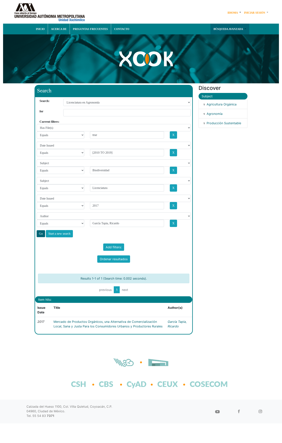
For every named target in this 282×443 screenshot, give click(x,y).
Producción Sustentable (224, 123)
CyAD (136, 384)
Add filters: (114, 247)
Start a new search (59, 233)
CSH (78, 384)
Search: (41, 101)
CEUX (167, 384)
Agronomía (215, 114)
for (41, 111)
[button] (234, 13)
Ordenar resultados (114, 259)
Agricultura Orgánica (222, 104)
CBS (106, 384)
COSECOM (200, 384)
